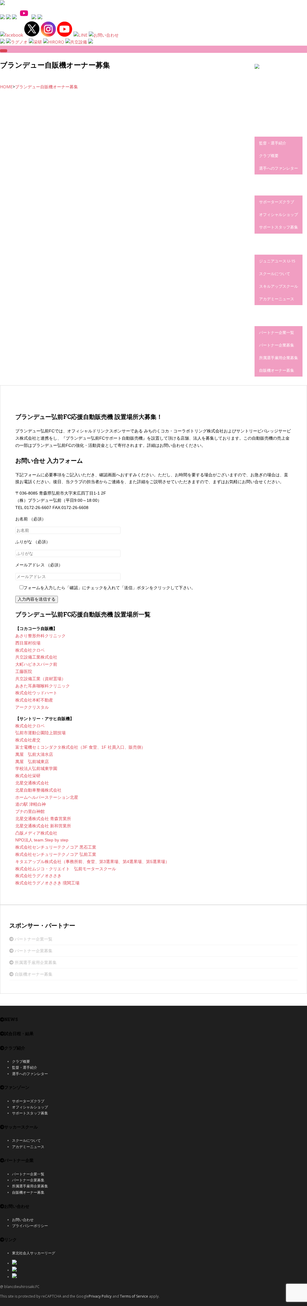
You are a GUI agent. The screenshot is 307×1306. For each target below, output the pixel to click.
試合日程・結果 (267, 109)
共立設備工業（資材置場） (40, 678)
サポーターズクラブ (276, 202)
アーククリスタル (32, 707)
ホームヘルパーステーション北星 (46, 797)
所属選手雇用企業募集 (278, 357)
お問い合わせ (23, 1219)
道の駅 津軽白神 (30, 804)
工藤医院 (23, 671)
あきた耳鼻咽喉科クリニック (42, 685)
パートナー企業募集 (276, 345)
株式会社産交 (27, 740)
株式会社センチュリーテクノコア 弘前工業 (55, 854)
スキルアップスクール (278, 286)
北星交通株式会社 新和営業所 (43, 825)
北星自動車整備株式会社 (38, 790)
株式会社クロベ (30, 650)
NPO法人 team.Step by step (41, 840)
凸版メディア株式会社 (36, 833)
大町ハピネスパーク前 (36, 664)
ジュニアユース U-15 (277, 261)
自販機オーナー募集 (276, 370)
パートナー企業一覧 (276, 332)
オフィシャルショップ (278, 214)
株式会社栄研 (27, 775)
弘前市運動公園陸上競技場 (40, 732)
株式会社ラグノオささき (38, 875)
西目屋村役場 (27, 643)
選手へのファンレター (278, 168)
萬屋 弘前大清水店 (34, 754)
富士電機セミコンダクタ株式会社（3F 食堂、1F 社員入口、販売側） (80, 747)
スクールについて (274, 273)
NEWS (259, 88)
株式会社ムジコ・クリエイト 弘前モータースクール (65, 868)
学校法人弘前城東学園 (36, 768)
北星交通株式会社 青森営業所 (43, 818)
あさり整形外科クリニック (40, 635)
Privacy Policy (100, 1296)
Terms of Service (134, 1296)
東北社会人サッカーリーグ (33, 1253)
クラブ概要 (269, 155)
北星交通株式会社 (32, 782)
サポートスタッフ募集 (278, 227)
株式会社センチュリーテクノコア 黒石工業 (55, 847)
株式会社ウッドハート (36, 692)
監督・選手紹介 (272, 143)
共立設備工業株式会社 (36, 657)
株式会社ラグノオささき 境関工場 (47, 882)
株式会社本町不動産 (34, 700)
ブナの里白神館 (30, 811)
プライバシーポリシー (30, 1225)
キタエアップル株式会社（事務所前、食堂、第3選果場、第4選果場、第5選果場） (92, 861)
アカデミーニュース (276, 299)
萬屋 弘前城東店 (32, 761)
